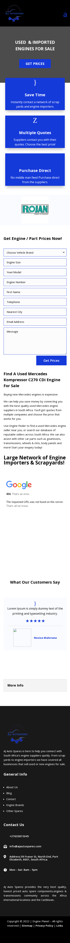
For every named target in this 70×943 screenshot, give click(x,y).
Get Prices (35, 63)
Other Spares (15, 811)
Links (59, 925)
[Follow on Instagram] (44, 938)
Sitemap (27, 925)
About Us (12, 787)
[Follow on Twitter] (35, 938)
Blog (9, 793)
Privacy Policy (44, 925)
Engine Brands (15, 805)
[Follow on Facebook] (26, 938)
